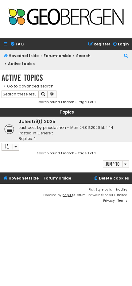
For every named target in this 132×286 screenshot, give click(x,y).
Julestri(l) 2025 (37, 121)
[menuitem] (17, 44)
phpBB (67, 195)
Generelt (45, 133)
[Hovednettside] (66, 17)
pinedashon (54, 127)
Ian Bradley (118, 189)
